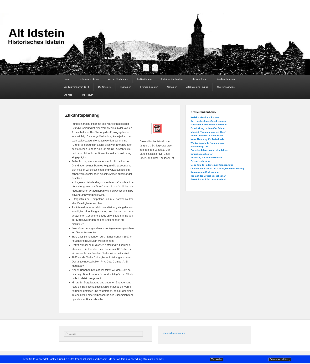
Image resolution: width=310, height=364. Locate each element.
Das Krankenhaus (226, 79)
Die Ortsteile (104, 87)
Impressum (87, 94)
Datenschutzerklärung (174, 333)
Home (66, 79)
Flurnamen (125, 87)
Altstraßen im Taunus (197, 87)
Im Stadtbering (144, 79)
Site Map (67, 94)
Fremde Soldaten (149, 87)
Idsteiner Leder (199, 79)
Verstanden (216, 359)
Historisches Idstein (89, 79)
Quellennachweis (226, 87)
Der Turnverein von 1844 (76, 87)
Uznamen (172, 87)
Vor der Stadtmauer (118, 79)
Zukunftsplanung (82, 115)
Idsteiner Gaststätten (172, 79)
